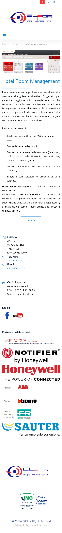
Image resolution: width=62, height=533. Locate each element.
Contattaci (31, 220)
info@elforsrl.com (16, 268)
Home (4, 44)
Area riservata (39, 525)
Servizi (16, 44)
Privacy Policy (22, 525)
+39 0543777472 (16, 260)
